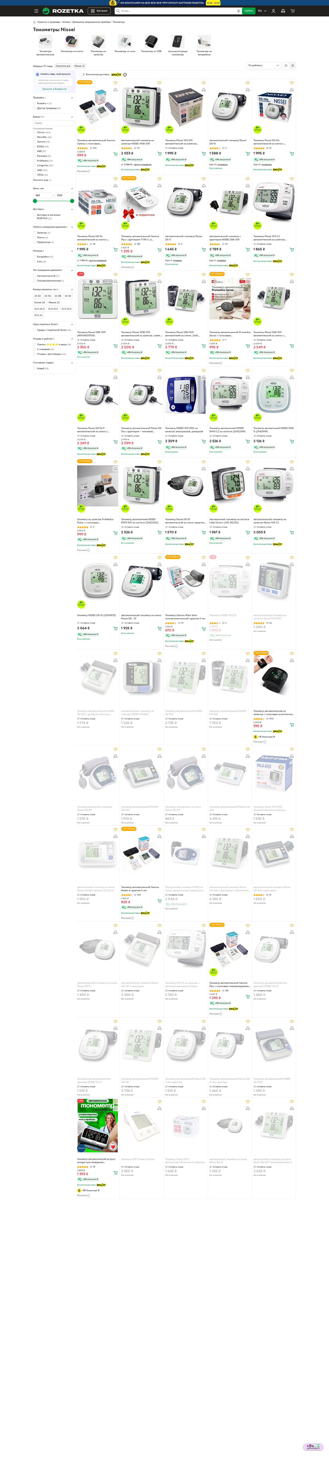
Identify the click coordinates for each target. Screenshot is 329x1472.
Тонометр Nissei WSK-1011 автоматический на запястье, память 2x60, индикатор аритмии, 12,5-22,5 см (141, 334)
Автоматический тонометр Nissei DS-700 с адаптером (139, 985)
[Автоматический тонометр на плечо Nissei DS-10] (97, 949)
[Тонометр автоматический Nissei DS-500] (230, 773)
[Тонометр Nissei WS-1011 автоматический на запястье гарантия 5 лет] (185, 107)
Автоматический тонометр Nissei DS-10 (227, 142)
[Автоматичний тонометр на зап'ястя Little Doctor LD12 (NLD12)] (230, 486)
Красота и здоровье (49, 22)
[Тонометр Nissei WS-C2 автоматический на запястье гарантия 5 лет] (274, 203)
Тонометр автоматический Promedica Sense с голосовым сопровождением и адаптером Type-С (230, 334)
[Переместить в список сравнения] (115, 90)
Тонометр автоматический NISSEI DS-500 (139, 808)
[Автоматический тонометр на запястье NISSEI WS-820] (141, 677)
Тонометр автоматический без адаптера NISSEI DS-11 (94, 1080)
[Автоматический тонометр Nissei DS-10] (230, 107)
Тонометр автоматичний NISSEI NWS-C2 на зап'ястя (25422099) (227, 430)
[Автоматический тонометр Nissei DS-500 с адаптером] (274, 853)
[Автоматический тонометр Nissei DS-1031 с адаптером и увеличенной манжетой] (230, 853)
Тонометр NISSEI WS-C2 (222, 615)
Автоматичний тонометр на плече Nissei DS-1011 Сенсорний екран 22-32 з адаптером (273, 1161)
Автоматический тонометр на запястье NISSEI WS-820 (137, 713)
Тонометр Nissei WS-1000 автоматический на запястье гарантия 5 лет (269, 809)
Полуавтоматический (50, 281)
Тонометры (119, 22)
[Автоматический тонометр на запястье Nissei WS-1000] (274, 581)
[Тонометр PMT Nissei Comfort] (141, 1125)
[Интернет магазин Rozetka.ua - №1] (63, 11)
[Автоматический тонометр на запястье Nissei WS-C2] (274, 486)
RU (260, 11)
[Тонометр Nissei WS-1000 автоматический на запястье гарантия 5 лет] (274, 773)
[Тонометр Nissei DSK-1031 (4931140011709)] (97, 298)
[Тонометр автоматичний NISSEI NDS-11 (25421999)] (274, 394)
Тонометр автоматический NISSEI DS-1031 (227, 713)
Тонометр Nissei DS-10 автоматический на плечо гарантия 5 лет (185, 521)
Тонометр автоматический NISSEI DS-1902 (271, 1080)
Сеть (41, 261)
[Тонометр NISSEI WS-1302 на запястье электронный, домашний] (185, 394)
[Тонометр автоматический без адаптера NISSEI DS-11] (97, 1045)
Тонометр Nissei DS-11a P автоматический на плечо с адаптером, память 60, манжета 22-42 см (97, 430)
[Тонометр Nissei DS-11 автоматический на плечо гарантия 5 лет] (185, 1125)
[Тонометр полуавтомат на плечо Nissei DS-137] (185, 773)
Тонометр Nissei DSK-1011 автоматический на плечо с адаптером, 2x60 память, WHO (270, 334)
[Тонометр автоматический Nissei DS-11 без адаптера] (185, 1045)
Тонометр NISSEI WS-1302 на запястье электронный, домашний (184, 430)
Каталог (102, 11)
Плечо (42, 238)
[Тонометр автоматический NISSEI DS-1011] (185, 677)
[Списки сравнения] (283, 11)
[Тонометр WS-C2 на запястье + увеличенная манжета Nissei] (185, 949)
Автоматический (48, 276)
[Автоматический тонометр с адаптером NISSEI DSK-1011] (230, 203)
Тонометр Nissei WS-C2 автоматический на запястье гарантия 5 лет (269, 238)
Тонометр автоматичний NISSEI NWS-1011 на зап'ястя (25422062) (139, 521)
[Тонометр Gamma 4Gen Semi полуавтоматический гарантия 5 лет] (185, 581)
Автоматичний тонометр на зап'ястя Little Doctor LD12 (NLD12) (229, 521)
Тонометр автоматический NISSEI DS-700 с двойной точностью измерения (95, 713)
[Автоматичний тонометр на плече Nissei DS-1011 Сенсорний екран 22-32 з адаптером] (274, 1125)
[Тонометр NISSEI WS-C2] (230, 581)
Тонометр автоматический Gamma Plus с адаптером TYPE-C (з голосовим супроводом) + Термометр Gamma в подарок (140, 238)
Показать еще (40, 180)
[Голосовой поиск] (238, 11)
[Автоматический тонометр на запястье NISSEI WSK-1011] (141, 107)
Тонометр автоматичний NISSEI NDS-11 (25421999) (273, 430)
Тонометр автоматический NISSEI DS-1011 (183, 713)
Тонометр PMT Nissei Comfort (138, 1159)
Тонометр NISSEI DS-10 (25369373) (96, 615)
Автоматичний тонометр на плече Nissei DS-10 (228, 1161)
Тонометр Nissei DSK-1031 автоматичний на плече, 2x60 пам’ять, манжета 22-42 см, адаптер (185, 334)
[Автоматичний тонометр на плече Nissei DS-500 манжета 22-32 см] (97, 853)
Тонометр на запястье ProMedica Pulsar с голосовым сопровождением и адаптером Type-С (97, 521)
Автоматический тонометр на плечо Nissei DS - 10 (141, 617)
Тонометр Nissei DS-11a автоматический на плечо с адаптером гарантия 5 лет (92, 238)
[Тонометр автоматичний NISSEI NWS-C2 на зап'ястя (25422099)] (230, 394)
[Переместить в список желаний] (115, 83)
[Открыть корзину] (292, 11)
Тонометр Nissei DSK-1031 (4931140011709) (91, 334)
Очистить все (63, 66)
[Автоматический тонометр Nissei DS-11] (185, 203)
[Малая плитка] (292, 65)
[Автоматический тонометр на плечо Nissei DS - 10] (141, 581)
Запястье (43, 233)
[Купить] (115, 154)
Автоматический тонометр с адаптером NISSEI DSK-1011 (225, 238)
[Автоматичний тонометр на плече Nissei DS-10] (230, 1125)
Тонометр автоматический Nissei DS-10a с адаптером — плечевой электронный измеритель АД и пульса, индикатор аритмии (141, 430)
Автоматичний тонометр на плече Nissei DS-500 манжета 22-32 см (96, 889)
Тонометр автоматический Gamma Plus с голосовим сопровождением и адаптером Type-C (230, 985)
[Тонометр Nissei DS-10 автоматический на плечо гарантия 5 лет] (185, 486)
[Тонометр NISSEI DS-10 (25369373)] (97, 581)
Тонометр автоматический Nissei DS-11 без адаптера (185, 1080)
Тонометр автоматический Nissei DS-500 (229, 808)
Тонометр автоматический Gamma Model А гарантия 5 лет (140, 889)
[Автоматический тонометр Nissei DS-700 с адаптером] (141, 949)
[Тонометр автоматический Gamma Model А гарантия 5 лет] (141, 853)
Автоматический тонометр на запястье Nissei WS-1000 (269, 617)
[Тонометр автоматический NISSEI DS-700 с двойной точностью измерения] (97, 677)
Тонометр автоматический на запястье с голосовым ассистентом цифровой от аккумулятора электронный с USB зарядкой (272, 713)
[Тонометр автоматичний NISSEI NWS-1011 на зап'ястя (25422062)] (141, 486)
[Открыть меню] (36, 11)
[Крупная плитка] (286, 65)
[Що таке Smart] (125, 74)
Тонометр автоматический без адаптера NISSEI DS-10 (270, 985)
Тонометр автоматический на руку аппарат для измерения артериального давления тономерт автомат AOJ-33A (96, 1161)
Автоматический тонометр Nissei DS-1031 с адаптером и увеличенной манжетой (229, 889)
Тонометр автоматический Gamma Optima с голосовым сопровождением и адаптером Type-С (97, 142)
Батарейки (45, 257)
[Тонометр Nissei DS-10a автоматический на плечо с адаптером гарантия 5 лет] (274, 107)
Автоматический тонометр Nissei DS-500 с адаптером (271, 889)
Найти (249, 11)
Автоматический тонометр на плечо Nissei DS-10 (97, 985)
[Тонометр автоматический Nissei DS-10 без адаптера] (230, 1045)
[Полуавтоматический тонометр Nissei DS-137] (97, 773)
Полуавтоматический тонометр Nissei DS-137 (94, 808)
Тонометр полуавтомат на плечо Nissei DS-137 (183, 808)
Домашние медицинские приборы (91, 22)
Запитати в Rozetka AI (54, 89)
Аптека (66, 22)
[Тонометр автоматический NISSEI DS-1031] (230, 677)
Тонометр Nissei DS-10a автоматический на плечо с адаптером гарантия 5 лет (268, 142)
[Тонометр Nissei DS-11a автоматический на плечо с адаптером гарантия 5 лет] (97, 203)
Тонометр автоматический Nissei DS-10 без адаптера (229, 1080)
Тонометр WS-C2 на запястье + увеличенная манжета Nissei (182, 985)
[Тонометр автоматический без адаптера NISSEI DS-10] (274, 949)
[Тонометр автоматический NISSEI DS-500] (141, 773)
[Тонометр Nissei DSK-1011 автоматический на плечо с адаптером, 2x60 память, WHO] (274, 298)
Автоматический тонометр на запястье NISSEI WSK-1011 (137, 142)
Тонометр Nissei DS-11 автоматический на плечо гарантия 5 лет (185, 1161)
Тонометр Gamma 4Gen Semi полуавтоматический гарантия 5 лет (185, 617)
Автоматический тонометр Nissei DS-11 (183, 238)
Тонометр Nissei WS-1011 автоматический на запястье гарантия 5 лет (181, 142)
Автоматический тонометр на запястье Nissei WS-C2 (269, 521)
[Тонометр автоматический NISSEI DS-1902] (274, 1045)
